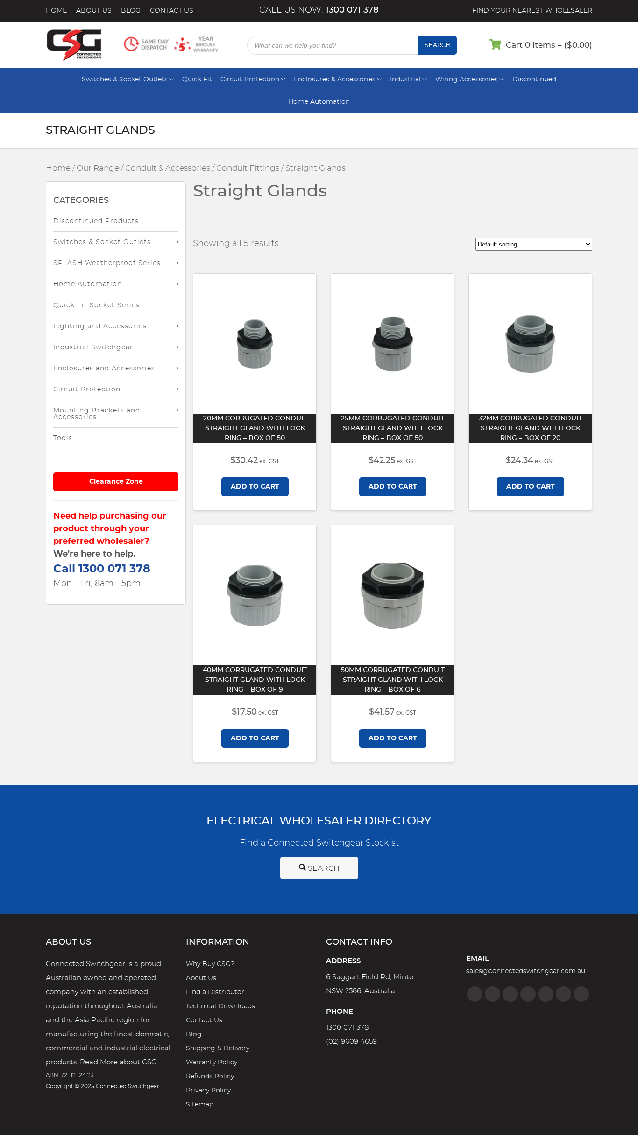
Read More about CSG (118, 1062)
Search (437, 45)
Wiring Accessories (466, 79)
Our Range (98, 168)
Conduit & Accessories (167, 168)
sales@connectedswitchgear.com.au (525, 971)
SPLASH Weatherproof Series (107, 263)
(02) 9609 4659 (351, 1041)
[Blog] (581, 994)
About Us (94, 10)
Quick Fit (197, 79)
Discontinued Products (96, 221)
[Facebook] (474, 994)
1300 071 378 (347, 1027)
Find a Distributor (215, 992)
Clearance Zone (116, 481)
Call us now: (319, 10)
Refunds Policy (210, 1076)
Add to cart (255, 487)
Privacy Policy (208, 1090)
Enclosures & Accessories (335, 79)
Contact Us (171, 10)
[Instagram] (492, 994)
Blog (131, 10)
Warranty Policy (211, 1062)
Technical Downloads (220, 1006)
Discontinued (534, 79)
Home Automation (319, 102)
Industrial (405, 79)
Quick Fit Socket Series (96, 305)
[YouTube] (563, 994)
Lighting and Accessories (100, 326)
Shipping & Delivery (217, 1048)
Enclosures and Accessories (104, 368)
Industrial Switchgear (93, 347)
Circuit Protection (249, 79)
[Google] (545, 994)
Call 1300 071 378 (101, 569)
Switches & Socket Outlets (125, 79)
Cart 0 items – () (549, 45)
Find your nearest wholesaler (532, 10)
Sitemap (199, 1104)
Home (56, 10)
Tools (62, 438)
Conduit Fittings (247, 168)
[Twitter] (510, 994)
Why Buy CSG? (210, 964)
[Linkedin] (528, 994)
